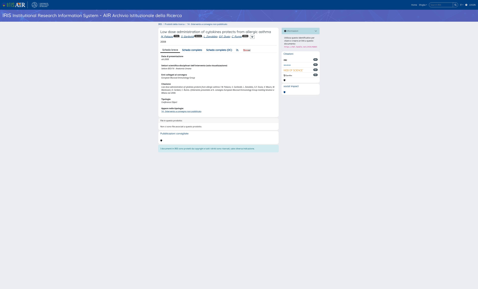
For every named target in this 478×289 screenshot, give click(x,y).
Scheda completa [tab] (192, 49)
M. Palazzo (167, 36)
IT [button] (461, 4)
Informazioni (292, 31)
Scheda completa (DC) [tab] (219, 49)
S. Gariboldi (187, 36)
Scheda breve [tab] (170, 49)
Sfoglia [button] (422, 4)
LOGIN (472, 4)
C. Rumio (237, 36)
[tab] (237, 50)
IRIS (160, 24)
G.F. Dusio (224, 36)
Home (414, 4)
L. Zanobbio (210, 36)
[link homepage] (14, 4)
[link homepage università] (40, 4)
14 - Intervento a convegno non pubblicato (207, 24)
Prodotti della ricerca (174, 24)
